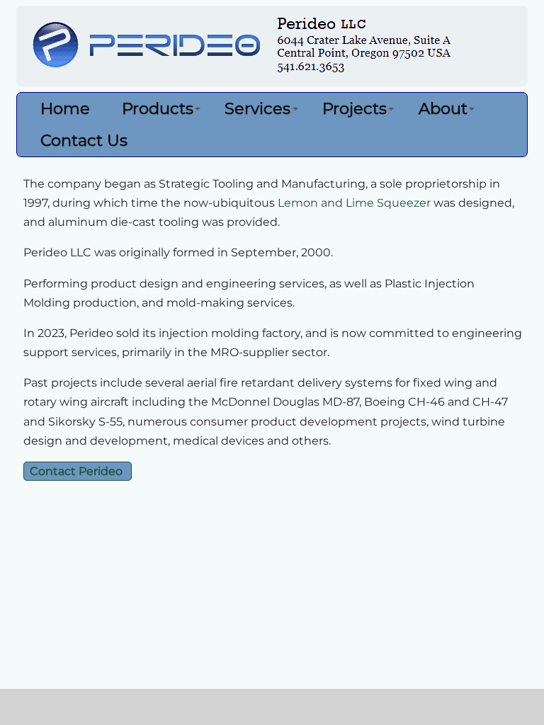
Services (257, 108)
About (443, 108)
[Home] (273, 48)
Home (65, 108)
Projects (354, 108)
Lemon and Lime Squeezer (354, 203)
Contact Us (84, 140)
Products (157, 108)
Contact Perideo (77, 471)
